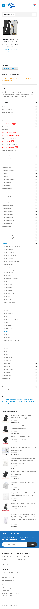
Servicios (4, 384)
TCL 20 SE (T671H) (8, 273)
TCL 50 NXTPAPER (8, 337)
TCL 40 (5, 317)
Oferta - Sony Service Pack (9, 150)
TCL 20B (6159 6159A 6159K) (11, 279)
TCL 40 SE (6, 322)
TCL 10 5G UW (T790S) (9, 249)
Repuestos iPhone (7, 194)
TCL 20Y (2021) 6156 (9, 293)
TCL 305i (6, 308)
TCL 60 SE (6, 355)
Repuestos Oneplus (7, 223)
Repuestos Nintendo (7, 214)
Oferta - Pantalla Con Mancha (9, 144)
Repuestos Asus (6, 173)
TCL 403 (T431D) (8, 325)
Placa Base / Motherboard (8, 159)
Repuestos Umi (6, 363)
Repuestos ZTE (6, 378)
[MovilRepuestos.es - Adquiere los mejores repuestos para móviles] (11, 5)
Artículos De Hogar (6, 115)
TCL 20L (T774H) (8, 284)
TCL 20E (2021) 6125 (9, 281)
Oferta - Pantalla (6, 141)
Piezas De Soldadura (7, 156)
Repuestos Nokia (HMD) (8, 217)
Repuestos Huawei (7, 188)
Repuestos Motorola (7, 211)
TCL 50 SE (6, 343)
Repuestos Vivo (6, 366)
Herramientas (5, 127)
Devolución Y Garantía (22, 559)
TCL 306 (6, 311)
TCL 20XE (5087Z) (8, 290)
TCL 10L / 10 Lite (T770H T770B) (11, 261)
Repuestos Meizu (6, 208)
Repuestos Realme (7, 232)
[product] (10, 27)
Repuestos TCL (6, 243)
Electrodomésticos (6, 121)
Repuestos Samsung (7, 235)
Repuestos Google (7, 182)
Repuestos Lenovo (7, 200)
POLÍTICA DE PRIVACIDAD (8, 564)
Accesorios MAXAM (7, 109)
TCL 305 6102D (7, 305)
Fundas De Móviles (7, 124)
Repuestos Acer (6, 165)
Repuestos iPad (6, 191)
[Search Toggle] (29, 5)
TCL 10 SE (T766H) (8, 258)
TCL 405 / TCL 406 (8, 38)
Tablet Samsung (6, 387)
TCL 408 (13, 38)
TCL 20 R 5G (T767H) (9, 270)
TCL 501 (6, 346)
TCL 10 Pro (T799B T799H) (10, 255)
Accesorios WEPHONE (7, 112)
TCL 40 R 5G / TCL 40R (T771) (11, 319)
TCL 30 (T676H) (7, 296)
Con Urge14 (14, 68)
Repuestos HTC (6, 185)
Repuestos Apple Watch (8, 170)
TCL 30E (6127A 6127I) (9, 314)
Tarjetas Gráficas (6, 390)
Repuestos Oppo (6, 226)
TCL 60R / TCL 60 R (8, 357)
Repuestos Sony (6, 241)
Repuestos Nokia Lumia (8, 220)
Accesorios (4, 106)
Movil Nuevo (5, 129)
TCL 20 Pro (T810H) (8, 267)
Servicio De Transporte (23, 556)
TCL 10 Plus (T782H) (9, 252)
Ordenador (5, 153)
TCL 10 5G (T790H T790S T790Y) (12, 246)
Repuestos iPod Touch (8, 197)
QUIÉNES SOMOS (6, 556)
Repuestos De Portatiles (8, 179)
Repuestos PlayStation (8, 229)
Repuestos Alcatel (6, 167)
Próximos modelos (7, 162)
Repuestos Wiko (6, 372)
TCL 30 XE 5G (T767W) (9, 302)
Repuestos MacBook (7, 205)
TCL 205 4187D (7, 276)
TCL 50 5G (6, 334)
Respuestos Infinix (7, 381)
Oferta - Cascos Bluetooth (8, 135)
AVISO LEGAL (5, 559)
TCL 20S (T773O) (8, 287)
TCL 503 (6, 349)
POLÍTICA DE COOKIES (7, 562)
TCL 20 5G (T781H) (8, 264)
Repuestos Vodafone (7, 369)
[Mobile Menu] (3, 5)
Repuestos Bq (5, 176)
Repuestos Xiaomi (6, 375)
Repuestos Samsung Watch (9, 238)
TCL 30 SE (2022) (8, 299)
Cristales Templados (7, 118)
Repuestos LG (5, 203)
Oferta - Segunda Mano (8, 147)
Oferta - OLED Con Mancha (9, 138)
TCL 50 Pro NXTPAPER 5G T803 (11, 340)
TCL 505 (6, 352)
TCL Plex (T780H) (8, 360)
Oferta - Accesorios (7, 132)
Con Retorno (5, 68)
